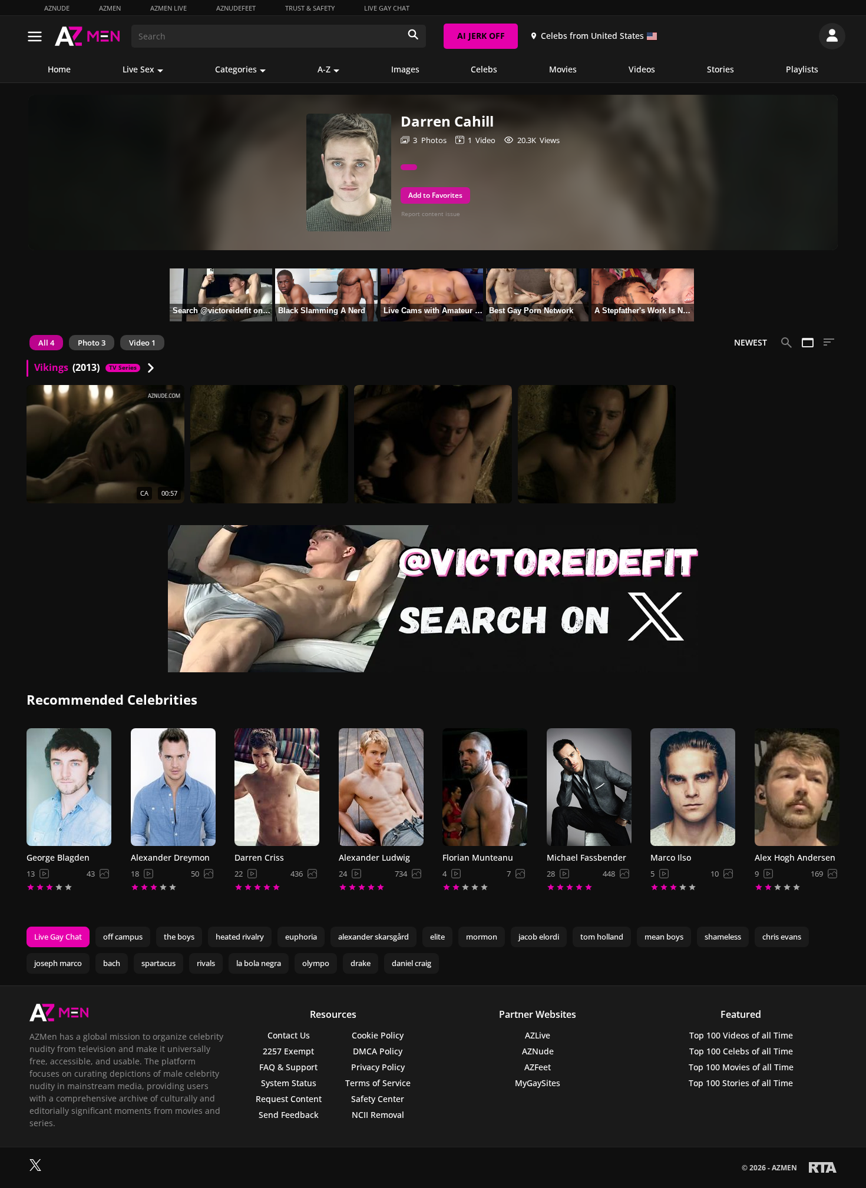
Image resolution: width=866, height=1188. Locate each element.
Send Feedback (289, 1114)
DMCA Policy (377, 1051)
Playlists (802, 69)
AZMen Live (168, 8)
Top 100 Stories (741, 1083)
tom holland (601, 936)
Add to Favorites (435, 195)
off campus (123, 936)
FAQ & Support (288, 1067)
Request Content (289, 1098)
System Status (288, 1083)
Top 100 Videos (741, 1035)
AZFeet (537, 1067)
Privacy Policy (378, 1067)
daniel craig (411, 963)
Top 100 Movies (741, 1067)
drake (361, 963)
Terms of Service (378, 1083)
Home (59, 69)
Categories (236, 69)
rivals (206, 963)
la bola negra (258, 963)
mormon (481, 936)
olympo (315, 963)
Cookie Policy (378, 1035)
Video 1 (142, 342)
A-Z (324, 69)
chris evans (781, 936)
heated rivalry (240, 936)
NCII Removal (378, 1114)
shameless (723, 936)
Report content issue (430, 214)
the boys (179, 936)
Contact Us (288, 1035)
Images (405, 69)
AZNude (57, 8)
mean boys (663, 936)
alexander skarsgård (373, 936)
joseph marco (58, 963)
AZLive (537, 1035)
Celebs (484, 69)
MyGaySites (537, 1083)
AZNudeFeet (236, 8)
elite (437, 936)
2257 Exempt (288, 1051)
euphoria (301, 936)
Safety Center (377, 1098)
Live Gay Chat (386, 8)
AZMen (110, 8)
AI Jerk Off (481, 35)
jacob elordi (538, 936)
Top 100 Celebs (741, 1051)
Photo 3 (91, 342)
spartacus (158, 963)
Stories (720, 69)
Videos (642, 69)
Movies (563, 69)
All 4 (46, 342)
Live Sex (138, 69)
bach (111, 963)
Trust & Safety (310, 8)
